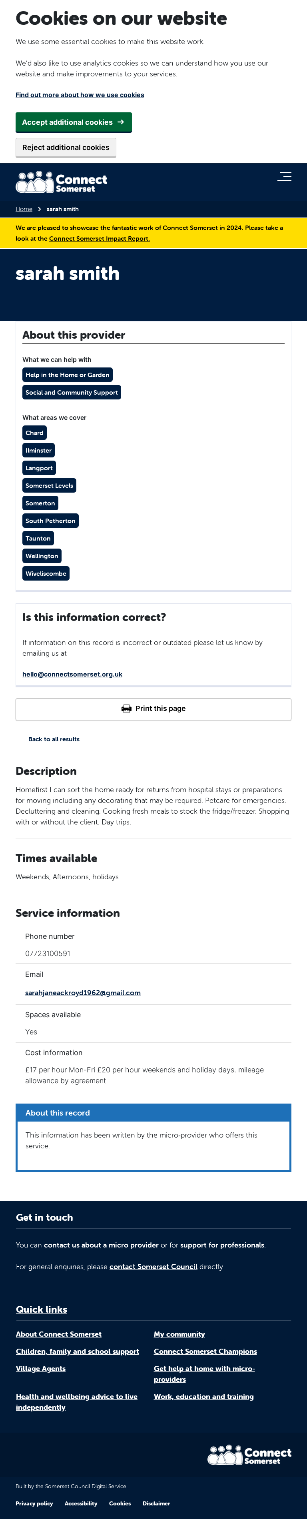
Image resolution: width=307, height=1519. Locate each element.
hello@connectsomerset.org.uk (72, 674)
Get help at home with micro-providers (204, 1374)
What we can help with (57, 359)
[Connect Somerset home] (62, 182)
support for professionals (222, 1245)
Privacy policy (34, 1503)
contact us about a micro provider (101, 1245)
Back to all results (54, 739)
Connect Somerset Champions (205, 1351)
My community (179, 1334)
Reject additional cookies (66, 147)
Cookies (120, 1503)
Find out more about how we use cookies (80, 95)
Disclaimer (156, 1503)
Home (24, 209)
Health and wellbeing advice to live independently (77, 1402)
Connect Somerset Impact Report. (99, 238)
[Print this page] (153, 709)
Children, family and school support (77, 1351)
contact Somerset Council (153, 1266)
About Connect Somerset (59, 1334)
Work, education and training (204, 1396)
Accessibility (81, 1503)
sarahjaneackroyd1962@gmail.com (83, 992)
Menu (286, 176)
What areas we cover (54, 417)
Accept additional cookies (67, 122)
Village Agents (41, 1368)
